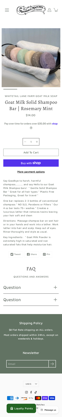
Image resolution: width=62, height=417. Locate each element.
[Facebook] (31, 392)
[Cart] (56, 10)
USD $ (28, 384)
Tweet (17, 254)
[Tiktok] (35, 392)
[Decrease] (25, 141)
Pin (48, 254)
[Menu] (7, 10)
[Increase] (36, 141)
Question (12, 287)
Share (34, 254)
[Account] (49, 10)
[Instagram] (26, 392)
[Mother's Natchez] (31, 10)
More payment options (31, 171)
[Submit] (52, 364)
